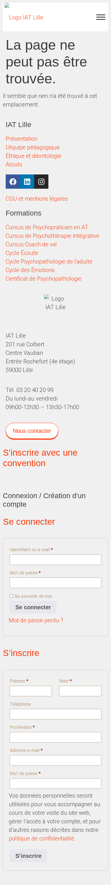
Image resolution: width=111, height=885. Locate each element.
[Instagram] (41, 181)
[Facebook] (13, 181)
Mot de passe (36, 572)
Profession (22, 727)
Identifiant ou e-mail (42, 548)
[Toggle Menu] (100, 17)
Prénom (19, 681)
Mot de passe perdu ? (36, 620)
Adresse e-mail (37, 749)
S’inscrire (28, 856)
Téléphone (20, 704)
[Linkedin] (27, 181)
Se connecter (33, 607)
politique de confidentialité (41, 838)
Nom (65, 681)
